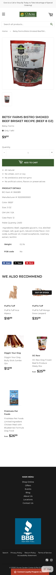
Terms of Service (45, 553)
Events (28, 489)
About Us (28, 496)
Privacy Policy (16, 553)
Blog (28, 492)
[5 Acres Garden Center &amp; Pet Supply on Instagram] (51, 560)
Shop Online (28, 482)
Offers (28, 485)
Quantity (6, 147)
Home (5, 31)
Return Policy (30, 553)
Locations (28, 499)
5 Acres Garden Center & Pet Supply (30, 568)
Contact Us (28, 503)
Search (5, 553)
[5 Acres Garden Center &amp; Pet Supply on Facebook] (47, 560)
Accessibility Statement (27, 555)
